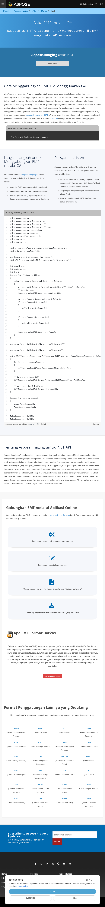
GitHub (43, 424)
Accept (52, 891)
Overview (52, 63)
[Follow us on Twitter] (41, 864)
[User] (96, 4)
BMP (40, 728)
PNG (89, 784)
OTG (64, 784)
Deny (75, 898)
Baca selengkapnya (52, 676)
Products (34, 874)
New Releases (65, 874)
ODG (40, 784)
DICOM (64, 756)
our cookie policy (21, 886)
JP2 (89, 770)
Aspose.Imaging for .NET (37, 115)
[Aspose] (19, 4)
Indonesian (88, 4)
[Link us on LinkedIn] (47, 864)
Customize (30, 898)
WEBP (64, 798)
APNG (16, 728)
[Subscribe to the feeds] (70, 864)
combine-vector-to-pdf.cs (16, 424)
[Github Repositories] (64, 864)
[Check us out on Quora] (58, 864)
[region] (52, 319)
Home (4, 874)
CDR (16, 742)
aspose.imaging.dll (30, 175)
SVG (16, 798)
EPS (40, 770)
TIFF (40, 798)
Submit (57, 841)
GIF (64, 770)
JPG (89, 728)
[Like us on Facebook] (35, 864)
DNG (16, 770)
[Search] (101, 4)
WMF (89, 798)
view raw (96, 424)
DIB (40, 756)
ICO (64, 728)
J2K (16, 784)
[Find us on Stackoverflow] (53, 864)
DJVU (88, 756)
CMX (40, 742)
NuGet (55, 119)
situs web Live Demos (60, 515)
